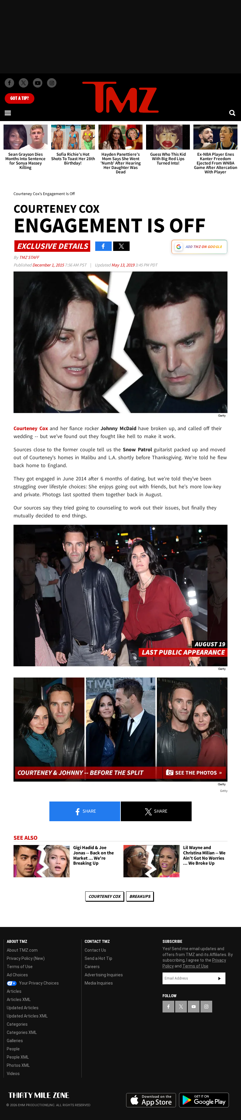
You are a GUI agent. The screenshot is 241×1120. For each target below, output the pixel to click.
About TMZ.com (22, 950)
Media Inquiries (99, 983)
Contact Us (95, 950)
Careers (92, 966)
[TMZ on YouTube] (194, 1006)
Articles (14, 991)
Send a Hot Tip (98, 958)
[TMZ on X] (23, 83)
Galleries (15, 1040)
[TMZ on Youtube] (37, 83)
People (13, 1049)
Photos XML (18, 1065)
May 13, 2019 (123, 265)
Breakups (139, 896)
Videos (13, 1073)
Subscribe (219, 978)
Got (19, 98)
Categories (17, 1024)
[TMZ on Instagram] (51, 83)
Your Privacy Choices (38, 983)
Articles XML (19, 999)
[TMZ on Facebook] (9, 83)
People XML (18, 1057)
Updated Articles (23, 1007)
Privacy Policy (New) (26, 958)
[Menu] (8, 113)
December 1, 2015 (48, 265)
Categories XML (22, 1032)
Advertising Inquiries (104, 975)
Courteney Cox (31, 428)
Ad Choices (17, 975)
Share (89, 811)
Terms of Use (20, 966)
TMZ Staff (29, 257)
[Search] (233, 113)
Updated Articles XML (27, 1016)
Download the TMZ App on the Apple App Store (151, 1100)
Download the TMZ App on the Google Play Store (204, 1100)
